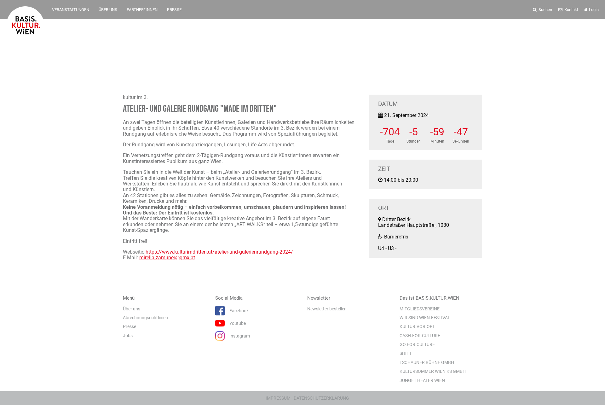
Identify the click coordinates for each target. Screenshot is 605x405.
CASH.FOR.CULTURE (420, 335)
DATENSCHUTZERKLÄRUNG (321, 398)
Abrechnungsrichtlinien (145, 317)
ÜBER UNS (108, 9)
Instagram (239, 335)
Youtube (237, 323)
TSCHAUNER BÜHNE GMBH (427, 362)
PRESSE (174, 9)
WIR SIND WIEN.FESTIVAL (425, 317)
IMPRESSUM (278, 398)
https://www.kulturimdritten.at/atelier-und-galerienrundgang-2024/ (219, 252)
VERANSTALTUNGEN (70, 9)
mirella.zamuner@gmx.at (167, 258)
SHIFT (406, 353)
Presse (129, 326)
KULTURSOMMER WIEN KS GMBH (433, 371)
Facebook (239, 310)
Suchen (545, 9)
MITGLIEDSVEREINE (420, 308)
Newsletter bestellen (327, 308)
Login (593, 9)
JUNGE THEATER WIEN (422, 380)
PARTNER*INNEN (142, 9)
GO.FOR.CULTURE (417, 344)
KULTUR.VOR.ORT (417, 326)
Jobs (128, 335)
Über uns (131, 308)
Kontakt (570, 9)
